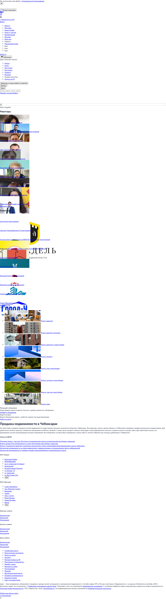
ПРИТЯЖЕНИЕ (10, 461)
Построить (8, 70)
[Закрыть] (1, 3)
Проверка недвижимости (14, 575)
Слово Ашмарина (11, 486)
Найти (15, 93)
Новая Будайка (10, 500)
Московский (4, 520)
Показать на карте (6, 93)
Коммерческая (10, 35)
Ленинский (4, 518)
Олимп (7, 493)
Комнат (3, 86)
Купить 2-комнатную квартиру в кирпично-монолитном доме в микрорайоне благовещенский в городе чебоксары (42, 446)
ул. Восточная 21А (11, 475)
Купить (7, 63)
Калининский (5, 515)
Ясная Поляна (10, 498)
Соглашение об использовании (33, 1)
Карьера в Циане (11, 578)
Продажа (8, 28)
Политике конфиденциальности (11, 588)
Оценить (8, 72)
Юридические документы (14, 553)
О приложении (5, 595)
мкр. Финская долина (12, 489)
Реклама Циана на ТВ (12, 560)
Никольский (9, 466)
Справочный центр (11, 551)
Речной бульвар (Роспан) (13, 468)
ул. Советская (9, 473)
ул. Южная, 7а (10, 471)
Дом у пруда (9, 496)
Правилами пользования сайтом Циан (42, 586)
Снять (7, 66)
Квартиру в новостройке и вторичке (14, 83)
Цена (3, 88)
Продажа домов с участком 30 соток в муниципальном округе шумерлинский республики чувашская (37, 441)
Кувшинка (8, 491)
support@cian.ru (49, 588)
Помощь (8, 571)
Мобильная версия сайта (9, 593)
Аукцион (8, 557)
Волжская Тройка (11, 459)
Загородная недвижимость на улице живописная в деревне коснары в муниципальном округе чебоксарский (40, 448)
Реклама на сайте (11, 566)
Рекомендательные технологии (99, 588)
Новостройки (9, 30)
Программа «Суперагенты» (14, 562)
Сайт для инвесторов (12, 580)
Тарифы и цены (10, 564)
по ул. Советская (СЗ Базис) (15, 464)
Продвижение (10, 569)
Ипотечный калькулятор (13, 573)
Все (6, 477)
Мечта (7, 502)
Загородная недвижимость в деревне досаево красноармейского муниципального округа (33, 450)
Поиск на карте (10, 555)
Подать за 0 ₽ (10, 79)
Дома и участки (10, 32)
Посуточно (8, 68)
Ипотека (8, 37)
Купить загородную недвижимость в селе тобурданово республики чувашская (29, 443)
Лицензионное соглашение (92, 586)
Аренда (7, 26)
